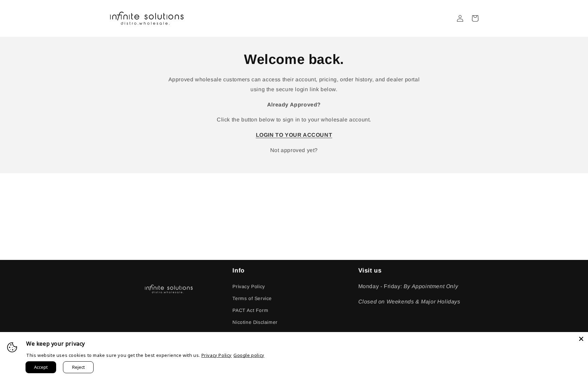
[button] (475, 18)
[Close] (581, 338)
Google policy (248, 355)
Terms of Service (252, 298)
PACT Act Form (250, 310)
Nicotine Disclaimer (254, 322)
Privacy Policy (248, 286)
